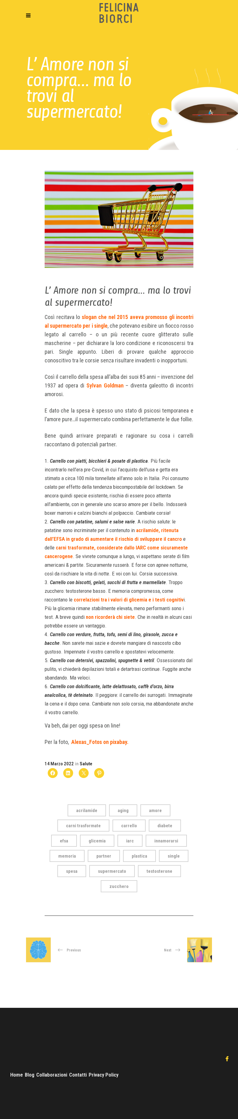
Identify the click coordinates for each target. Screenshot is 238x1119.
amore (155, 810)
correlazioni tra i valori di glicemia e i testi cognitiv (128, 600)
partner (103, 856)
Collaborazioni (51, 1075)
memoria (67, 856)
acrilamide (86, 810)
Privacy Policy (103, 1075)
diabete (164, 825)
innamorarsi (166, 841)
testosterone (159, 871)
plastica (139, 856)
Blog (29, 1075)
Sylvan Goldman (105, 385)
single (174, 856)
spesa (71, 871)
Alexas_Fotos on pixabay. (100, 742)
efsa (64, 841)
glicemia (97, 841)
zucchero (119, 886)
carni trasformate (83, 825)
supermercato (112, 871)
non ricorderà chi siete (110, 617)
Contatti (78, 1075)
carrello (129, 825)
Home (16, 1075)
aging (123, 810)
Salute (86, 764)
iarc (130, 841)
